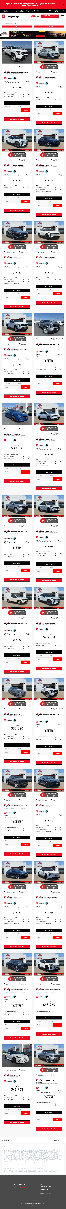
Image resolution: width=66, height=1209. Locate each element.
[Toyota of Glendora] (13, 16)
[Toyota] (3, 16)
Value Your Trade (17, 119)
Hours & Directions (50, 16)
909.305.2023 (38, 10)
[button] (31, 52)
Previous (1, 35)
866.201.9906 (21, 11)
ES (39, 16)
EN (34, 16)
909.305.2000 (5, 11)
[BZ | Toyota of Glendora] (33, 35)
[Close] (63, 4)
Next (65, 35)
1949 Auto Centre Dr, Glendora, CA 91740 (57, 11)
